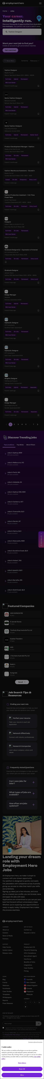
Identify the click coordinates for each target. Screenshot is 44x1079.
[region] (22, 1059)
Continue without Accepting (35, 1042)
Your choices (22, 1063)
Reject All (22, 1069)
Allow (22, 1075)
